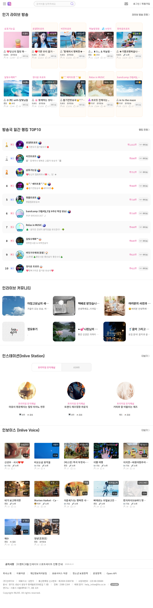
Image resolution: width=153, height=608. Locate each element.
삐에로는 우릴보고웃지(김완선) (106, 500)
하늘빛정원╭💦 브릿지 (100, 28)
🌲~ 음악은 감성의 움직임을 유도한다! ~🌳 (45, 229)
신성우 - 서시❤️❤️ (14, 462)
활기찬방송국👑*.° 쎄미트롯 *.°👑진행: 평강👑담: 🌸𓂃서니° (73, 100)
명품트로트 (31, 197)
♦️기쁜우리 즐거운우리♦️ (37, 146)
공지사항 (9, 564)
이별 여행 (98, 462)
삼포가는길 (9, 28)
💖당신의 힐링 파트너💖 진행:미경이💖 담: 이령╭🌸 (17, 51)
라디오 (25, 56)
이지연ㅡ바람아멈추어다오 (135, 462)
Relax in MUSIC (97, 77)
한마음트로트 (123, 28)
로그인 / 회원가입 (141, 3)
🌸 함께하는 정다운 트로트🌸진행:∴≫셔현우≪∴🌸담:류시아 (45, 100)
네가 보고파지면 (12, 500)
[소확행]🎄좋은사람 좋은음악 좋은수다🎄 (44, 256)
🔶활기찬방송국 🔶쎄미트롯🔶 (40, 188)
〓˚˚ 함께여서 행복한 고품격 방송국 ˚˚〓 (43, 160)
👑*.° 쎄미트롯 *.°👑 (71, 77)
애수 (6, 538)
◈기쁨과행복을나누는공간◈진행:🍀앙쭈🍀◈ (130, 51)
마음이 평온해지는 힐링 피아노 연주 (27, 407)
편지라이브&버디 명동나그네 (135, 500)
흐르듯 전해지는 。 (101, 100)
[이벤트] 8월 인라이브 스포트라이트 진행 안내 (39, 564)
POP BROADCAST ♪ (36, 215)
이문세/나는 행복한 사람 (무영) (76, 500)
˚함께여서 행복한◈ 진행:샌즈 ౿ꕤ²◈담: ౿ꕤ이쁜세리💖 (73, 51)
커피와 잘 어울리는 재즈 (125, 407)
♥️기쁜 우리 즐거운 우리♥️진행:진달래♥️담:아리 (45, 51)
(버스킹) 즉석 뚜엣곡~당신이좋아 (76, 462)
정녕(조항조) (40, 538)
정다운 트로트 (39, 77)
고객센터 (114, 584)
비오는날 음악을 (42, 462)
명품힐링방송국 (33, 201)
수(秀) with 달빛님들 (17, 100)
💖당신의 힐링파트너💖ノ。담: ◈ (41, 174)
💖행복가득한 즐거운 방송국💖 (40, 270)
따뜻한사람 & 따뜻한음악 (37, 242)
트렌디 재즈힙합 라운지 (76, 407)
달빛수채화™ (10, 77)
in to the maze (127, 100)
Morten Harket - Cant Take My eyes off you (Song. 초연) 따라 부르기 (46, 500)
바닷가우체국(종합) (35, 252)
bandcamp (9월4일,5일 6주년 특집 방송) (46, 211)
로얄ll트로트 (38, 28)
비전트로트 (66, 28)
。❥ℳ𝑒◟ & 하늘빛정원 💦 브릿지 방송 (102, 51)
